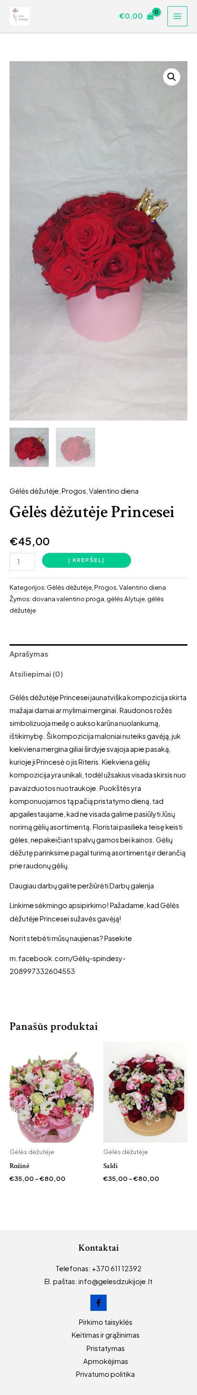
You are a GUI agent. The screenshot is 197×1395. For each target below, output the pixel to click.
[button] (171, 77)
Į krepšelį (86, 560)
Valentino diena (114, 491)
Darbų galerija (131, 885)
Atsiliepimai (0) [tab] (36, 674)
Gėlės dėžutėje (34, 491)
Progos (74, 491)
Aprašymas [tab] (29, 653)
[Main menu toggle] (177, 16)
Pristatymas (106, 1348)
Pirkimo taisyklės (105, 1322)
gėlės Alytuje (126, 599)
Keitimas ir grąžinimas (106, 1334)
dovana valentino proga (68, 599)
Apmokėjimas (105, 1361)
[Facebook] (98, 1303)
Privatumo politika (105, 1374)
